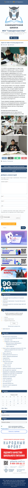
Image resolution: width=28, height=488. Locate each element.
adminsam (12, 44)
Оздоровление (6, 358)
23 (17, 403)
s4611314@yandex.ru (19, 1)
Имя (2, 196)
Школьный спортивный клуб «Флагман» (13, 338)
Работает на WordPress (8, 484)
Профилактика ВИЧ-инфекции (10, 374)
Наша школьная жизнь (8, 361)
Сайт (2, 205)
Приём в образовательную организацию (12, 368)
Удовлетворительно (9, 319)
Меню (15, 38)
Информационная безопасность (10, 354)
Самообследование (7, 378)
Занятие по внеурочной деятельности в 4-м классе (14, 170)
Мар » (6, 408)
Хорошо (6, 317)
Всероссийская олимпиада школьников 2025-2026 (14, 348)
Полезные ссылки (7, 366)
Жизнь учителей (8, 363)
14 (10, 401)
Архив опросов (6, 328)
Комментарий (4, 181)
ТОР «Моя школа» (7, 381)
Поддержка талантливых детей (11, 341)
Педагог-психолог (7, 365)
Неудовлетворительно (9, 320)
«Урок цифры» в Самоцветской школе (14, 166)
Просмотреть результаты (14, 326)
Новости (5, 161)
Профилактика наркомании (9, 376)
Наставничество (6, 359)
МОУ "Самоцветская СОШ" (14, 31)
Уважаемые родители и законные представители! (14, 304)
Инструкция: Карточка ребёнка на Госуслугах (13, 297)
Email (2, 201)
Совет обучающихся (7, 380)
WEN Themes (14, 486)
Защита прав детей (7, 353)
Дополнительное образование (10, 336)
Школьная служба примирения (10, 385)
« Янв (2, 408)
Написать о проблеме (14, 431)
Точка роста (10, 161)
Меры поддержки (10, 346)
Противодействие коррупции (9, 370)
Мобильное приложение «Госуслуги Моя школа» (14, 301)
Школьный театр (8, 339)
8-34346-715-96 (9, 1)
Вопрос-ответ (6, 386)
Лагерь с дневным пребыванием (10, 356)
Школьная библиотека (8, 383)
